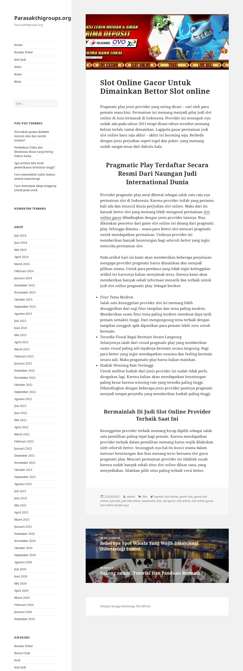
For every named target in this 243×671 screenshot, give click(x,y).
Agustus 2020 (23, 562)
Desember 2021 (24, 456)
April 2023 (21, 342)
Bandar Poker (23, 52)
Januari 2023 (23, 363)
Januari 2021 (23, 527)
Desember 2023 (24, 285)
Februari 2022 (24, 441)
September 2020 (25, 555)
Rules (18, 74)
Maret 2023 (22, 349)
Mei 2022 (20, 420)
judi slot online (130, 501)
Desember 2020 (24, 534)
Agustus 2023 (23, 314)
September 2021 (25, 477)
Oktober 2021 (23, 470)
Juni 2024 (20, 243)
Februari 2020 (24, 605)
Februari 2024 (24, 271)
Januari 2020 (23, 612)
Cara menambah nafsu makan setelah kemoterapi (34, 176)
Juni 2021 (20, 498)
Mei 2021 (20, 505)
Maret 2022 (22, 434)
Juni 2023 (20, 328)
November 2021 (25, 463)
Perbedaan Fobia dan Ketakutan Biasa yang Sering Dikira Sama (33, 151)
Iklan (17, 82)
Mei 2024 (20, 250)
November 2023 (25, 292)
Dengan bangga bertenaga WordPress (125, 606)
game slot (185, 497)
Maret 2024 (22, 264)
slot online (183, 501)
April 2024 (21, 257)
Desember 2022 (24, 371)
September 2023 (25, 307)
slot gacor (169, 501)
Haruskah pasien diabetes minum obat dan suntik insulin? (31, 136)
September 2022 (25, 392)
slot (158, 501)
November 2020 (25, 541)
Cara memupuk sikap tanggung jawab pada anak (35, 188)
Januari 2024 (23, 278)
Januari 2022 (23, 448)
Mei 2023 (20, 335)
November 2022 (25, 378)
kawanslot (148, 501)
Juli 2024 (20, 236)
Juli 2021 (20, 491)
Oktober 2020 (23, 548)
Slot (144, 497)
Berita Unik (22, 653)
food (17, 660)
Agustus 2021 (23, 484)
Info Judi (20, 60)
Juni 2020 (20, 576)
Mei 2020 (20, 583)
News (17, 67)
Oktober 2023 (23, 299)
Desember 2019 (24, 619)
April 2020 (21, 591)
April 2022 (21, 427)
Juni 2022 (20, 413)
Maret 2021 (22, 520)
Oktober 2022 (23, 385)
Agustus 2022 (23, 399)
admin (131, 497)
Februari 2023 (24, 356)
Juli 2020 (20, 569)
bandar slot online (166, 497)
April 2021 (21, 512)
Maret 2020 (22, 598)
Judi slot (115, 501)
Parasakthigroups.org (42, 17)
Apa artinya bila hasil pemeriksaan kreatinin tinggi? (34, 165)
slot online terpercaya (114, 505)
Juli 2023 (20, 321)
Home (18, 45)
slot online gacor (202, 501)
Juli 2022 (20, 406)
